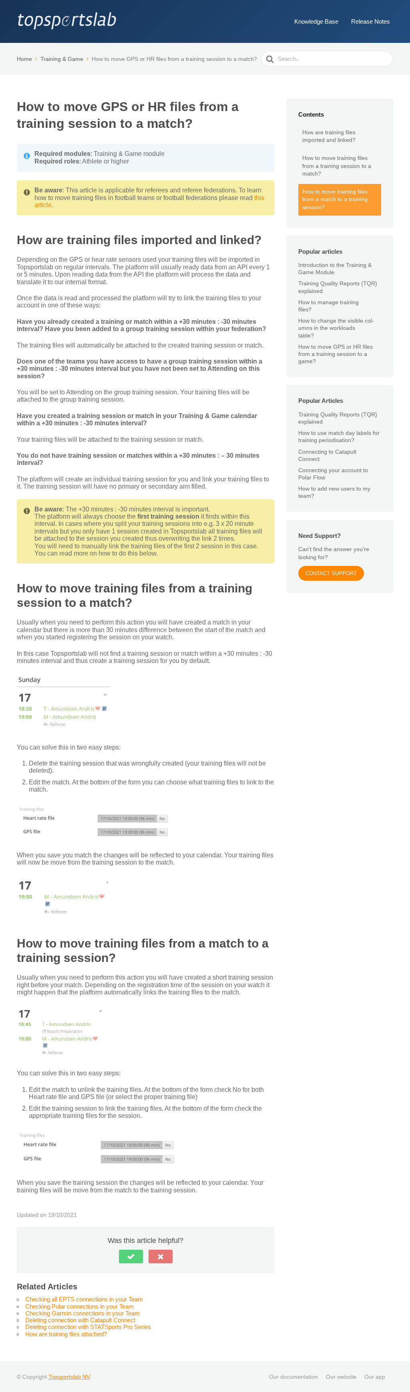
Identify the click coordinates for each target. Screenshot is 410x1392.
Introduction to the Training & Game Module (335, 268)
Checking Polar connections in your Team (79, 1306)
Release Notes (370, 21)
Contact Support (331, 573)
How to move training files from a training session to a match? (336, 166)
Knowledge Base (316, 21)
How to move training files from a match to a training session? (335, 199)
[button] (131, 1256)
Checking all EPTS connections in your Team (84, 1299)
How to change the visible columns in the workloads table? (336, 327)
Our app (374, 1377)
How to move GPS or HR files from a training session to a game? (335, 353)
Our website (341, 1377)
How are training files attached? (66, 1334)
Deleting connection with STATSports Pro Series (88, 1326)
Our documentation (293, 1377)
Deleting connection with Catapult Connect (80, 1320)
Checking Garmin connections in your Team (82, 1313)
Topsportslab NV (69, 1377)
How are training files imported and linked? (329, 136)
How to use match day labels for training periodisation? (339, 436)
